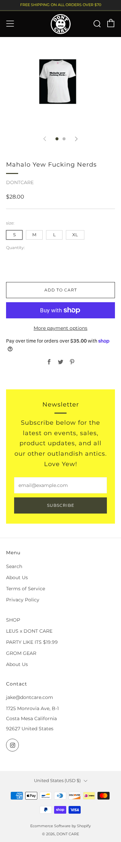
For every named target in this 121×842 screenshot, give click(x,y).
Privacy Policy (22, 600)
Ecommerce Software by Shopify (60, 825)
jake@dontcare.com (29, 697)
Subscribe (60, 505)
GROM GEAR (21, 653)
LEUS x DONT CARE (29, 631)
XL (75, 234)
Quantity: (15, 248)
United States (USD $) (57, 780)
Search (14, 566)
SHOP (13, 620)
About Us (17, 577)
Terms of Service (25, 589)
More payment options (60, 328)
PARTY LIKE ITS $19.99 (32, 642)
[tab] (56, 138)
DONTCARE (20, 182)
